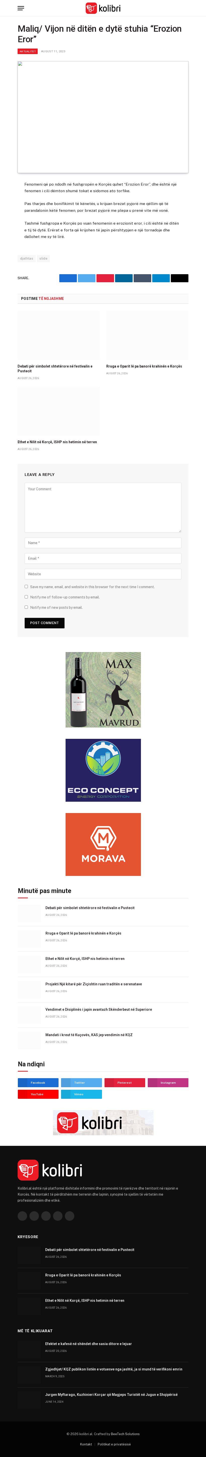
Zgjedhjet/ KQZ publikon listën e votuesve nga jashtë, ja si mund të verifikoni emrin (113, 1369)
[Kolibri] (103, 8)
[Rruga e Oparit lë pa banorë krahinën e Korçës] (147, 335)
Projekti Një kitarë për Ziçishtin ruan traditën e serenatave (93, 984)
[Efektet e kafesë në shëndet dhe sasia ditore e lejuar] (29, 1349)
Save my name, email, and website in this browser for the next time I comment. (92, 587)
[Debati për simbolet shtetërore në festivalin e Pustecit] (59, 335)
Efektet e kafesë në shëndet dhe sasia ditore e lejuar (88, 1344)
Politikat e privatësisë (114, 1444)
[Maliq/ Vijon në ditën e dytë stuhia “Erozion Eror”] (103, 117)
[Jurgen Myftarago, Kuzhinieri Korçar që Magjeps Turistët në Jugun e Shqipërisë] (29, 1400)
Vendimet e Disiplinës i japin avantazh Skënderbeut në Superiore (98, 1009)
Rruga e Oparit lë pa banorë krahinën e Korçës (144, 366)
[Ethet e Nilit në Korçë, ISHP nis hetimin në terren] (59, 411)
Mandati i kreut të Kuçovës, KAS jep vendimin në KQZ (89, 1035)
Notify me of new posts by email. (56, 607)
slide (43, 258)
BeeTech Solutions (125, 1434)
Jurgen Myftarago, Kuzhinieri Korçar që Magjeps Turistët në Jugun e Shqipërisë (111, 1395)
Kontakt (86, 1444)
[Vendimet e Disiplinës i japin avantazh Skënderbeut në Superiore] (29, 1015)
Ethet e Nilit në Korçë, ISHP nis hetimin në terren (57, 442)
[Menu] (21, 8)
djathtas (26, 258)
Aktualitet (28, 51)
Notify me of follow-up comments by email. (65, 597)
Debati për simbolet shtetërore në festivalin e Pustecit (55, 368)
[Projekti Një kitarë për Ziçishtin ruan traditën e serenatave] (29, 989)
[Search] (186, 8)
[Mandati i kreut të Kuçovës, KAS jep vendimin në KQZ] (29, 1040)
